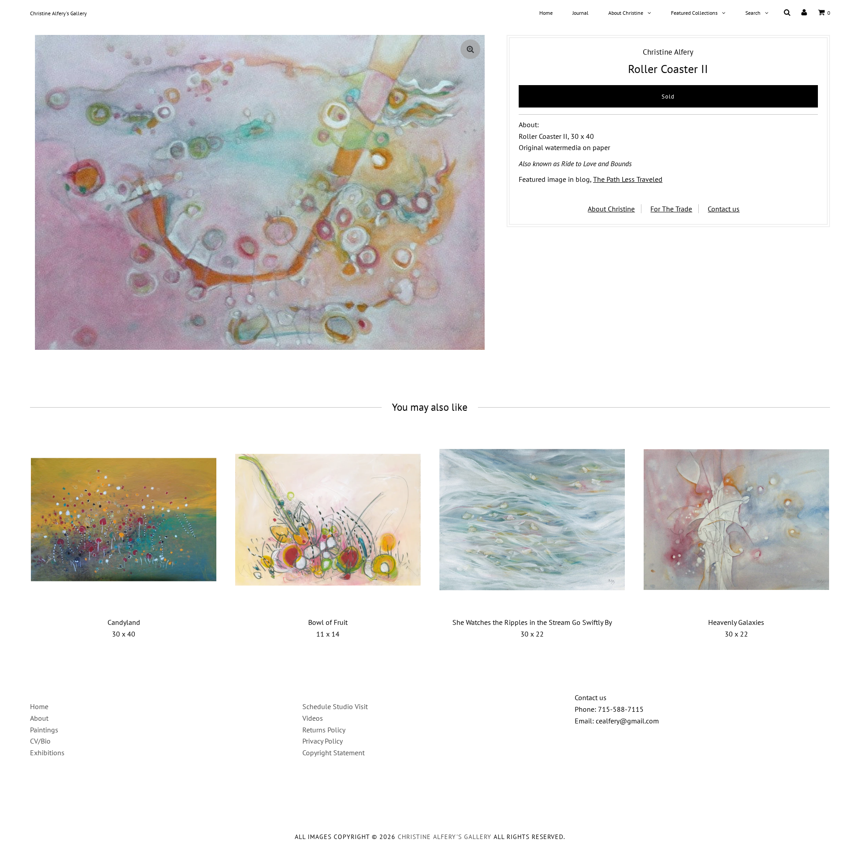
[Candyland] (123, 519)
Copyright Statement (333, 752)
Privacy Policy (322, 740)
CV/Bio (40, 740)
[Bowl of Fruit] (327, 519)
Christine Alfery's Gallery (58, 13)
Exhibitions (47, 752)
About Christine (625, 12)
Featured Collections (694, 12)
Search (753, 12)
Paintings (44, 729)
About (39, 718)
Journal (580, 12)
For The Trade (671, 208)
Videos (312, 718)
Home (546, 12)
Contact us (724, 208)
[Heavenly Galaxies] (736, 519)
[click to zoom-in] (470, 49)
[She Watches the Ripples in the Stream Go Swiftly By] (532, 519)
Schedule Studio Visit (335, 706)
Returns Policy (323, 729)
